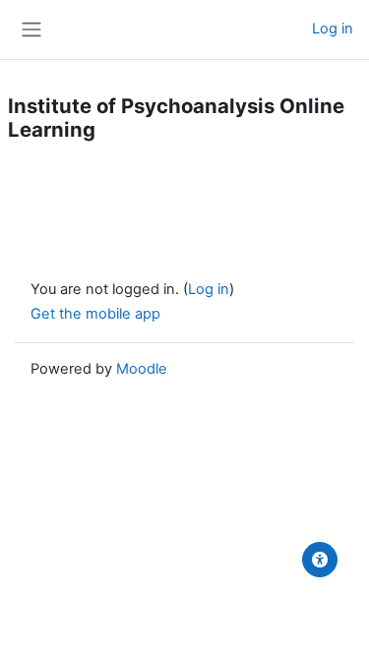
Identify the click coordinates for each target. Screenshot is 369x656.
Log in (332, 28)
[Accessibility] (320, 559)
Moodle (141, 369)
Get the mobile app (95, 314)
